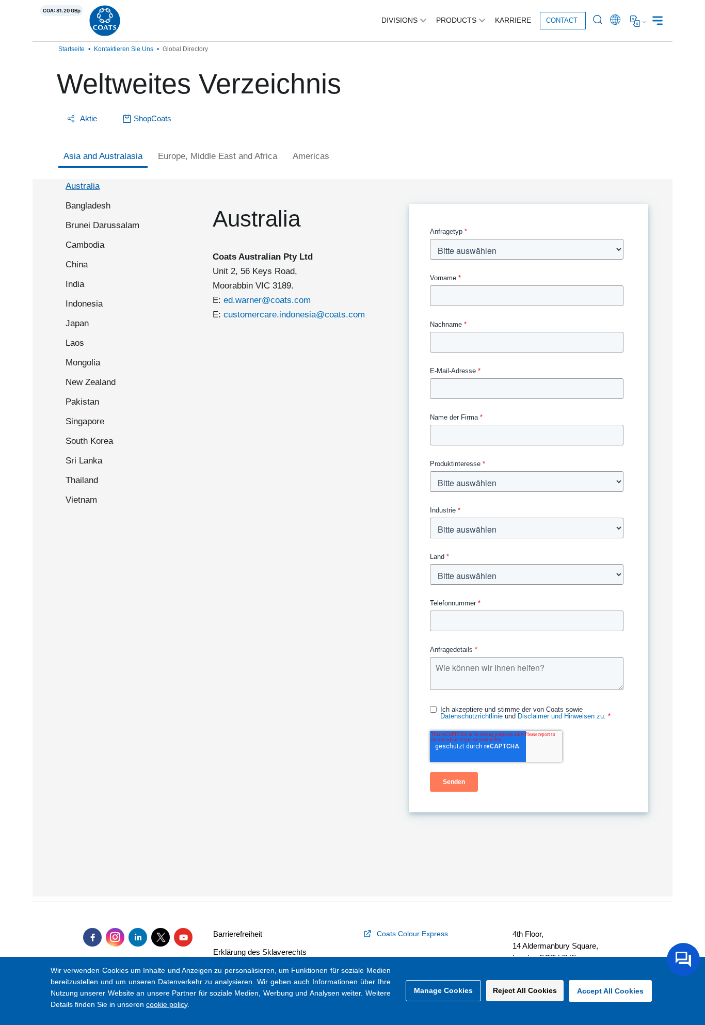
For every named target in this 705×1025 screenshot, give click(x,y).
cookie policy (166, 1004)
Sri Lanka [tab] (84, 461)
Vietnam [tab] (81, 500)
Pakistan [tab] (82, 402)
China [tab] (77, 264)
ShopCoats (152, 118)
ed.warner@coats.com (267, 300)
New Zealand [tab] (91, 382)
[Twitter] (160, 937)
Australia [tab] (83, 186)
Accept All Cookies (610, 991)
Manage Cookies (443, 990)
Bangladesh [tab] (88, 206)
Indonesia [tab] (84, 304)
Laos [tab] (75, 343)
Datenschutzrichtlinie (471, 716)
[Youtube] (183, 937)
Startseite (71, 49)
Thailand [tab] (82, 480)
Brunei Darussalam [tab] (102, 225)
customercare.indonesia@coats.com (294, 314)
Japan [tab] (77, 323)
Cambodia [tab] (85, 245)
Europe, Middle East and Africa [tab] (217, 156)
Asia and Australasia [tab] (102, 156)
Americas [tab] (311, 156)
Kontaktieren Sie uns (123, 49)
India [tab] (75, 284)
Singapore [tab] (85, 421)
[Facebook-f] (92, 937)
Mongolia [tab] (83, 362)
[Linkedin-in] (138, 937)
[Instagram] (115, 937)
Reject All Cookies (525, 990)
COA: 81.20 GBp (62, 10)
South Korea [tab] (89, 441)
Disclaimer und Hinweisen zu (561, 716)
